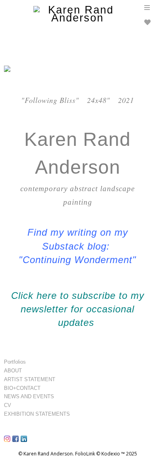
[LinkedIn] (25, 442)
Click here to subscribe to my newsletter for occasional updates (77, 309)
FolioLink (85, 453)
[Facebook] (16, 442)
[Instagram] (8, 442)
